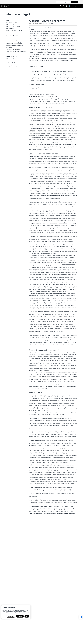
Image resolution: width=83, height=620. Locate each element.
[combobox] (63, 2)
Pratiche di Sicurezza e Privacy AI (14, 30)
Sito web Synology (10, 58)
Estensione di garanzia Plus (45, 135)
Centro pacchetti (10, 62)
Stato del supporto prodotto (69, 74)
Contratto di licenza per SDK (13, 49)
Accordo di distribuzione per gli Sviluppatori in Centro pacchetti (14, 42)
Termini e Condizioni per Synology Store (16, 51)
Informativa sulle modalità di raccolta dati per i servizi (15, 27)
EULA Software (10, 38)
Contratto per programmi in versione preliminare (15, 46)
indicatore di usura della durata (39, 141)
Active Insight (9, 64)
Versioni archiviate (49, 23)
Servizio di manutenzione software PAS (15, 67)
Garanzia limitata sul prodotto (13, 40)
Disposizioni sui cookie (11, 22)
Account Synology (10, 60)
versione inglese (72, 27)
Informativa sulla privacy (16, 612)
